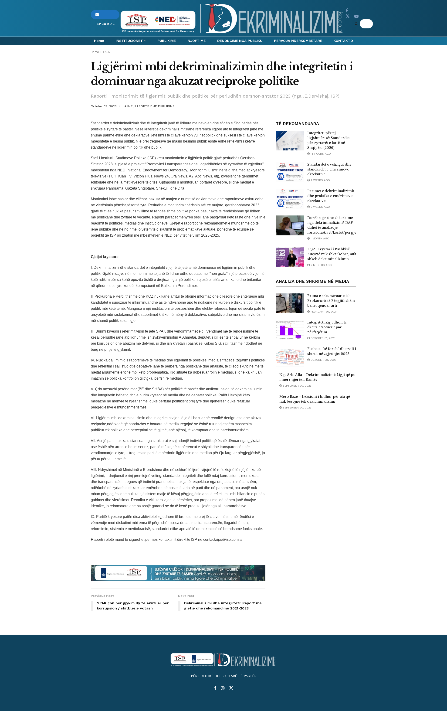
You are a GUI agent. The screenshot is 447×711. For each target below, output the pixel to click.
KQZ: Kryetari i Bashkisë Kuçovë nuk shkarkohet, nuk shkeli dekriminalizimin (331, 254)
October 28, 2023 (104, 106)
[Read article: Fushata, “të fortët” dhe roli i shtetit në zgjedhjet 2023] (290, 357)
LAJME (107, 52)
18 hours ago (320, 153)
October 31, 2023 (322, 338)
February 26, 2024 (323, 311)
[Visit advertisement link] (178, 573)
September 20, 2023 (297, 385)
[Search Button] (357, 23)
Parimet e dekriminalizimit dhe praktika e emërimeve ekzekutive (330, 196)
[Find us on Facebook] (346, 11)
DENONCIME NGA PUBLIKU (239, 41)
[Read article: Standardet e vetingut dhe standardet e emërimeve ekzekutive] (290, 172)
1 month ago (319, 238)
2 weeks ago (320, 180)
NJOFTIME (197, 41)
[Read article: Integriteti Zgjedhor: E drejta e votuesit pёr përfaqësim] (290, 330)
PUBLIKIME (166, 41)
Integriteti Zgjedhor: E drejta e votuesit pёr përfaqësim (326, 327)
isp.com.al (105, 14)
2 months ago (321, 265)
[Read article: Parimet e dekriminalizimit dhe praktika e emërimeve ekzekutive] (290, 199)
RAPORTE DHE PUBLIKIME (154, 106)
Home (99, 41)
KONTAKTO (343, 41)
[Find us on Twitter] (347, 16)
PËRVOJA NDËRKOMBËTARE (298, 41)
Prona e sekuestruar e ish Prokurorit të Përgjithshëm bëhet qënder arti (331, 301)
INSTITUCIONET (129, 41)
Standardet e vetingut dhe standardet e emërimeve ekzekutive (329, 169)
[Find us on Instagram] (222, 688)
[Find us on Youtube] (356, 16)
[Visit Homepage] (232, 18)
